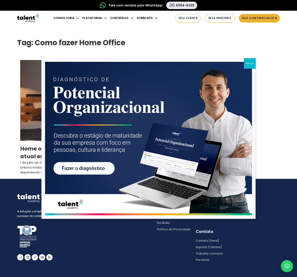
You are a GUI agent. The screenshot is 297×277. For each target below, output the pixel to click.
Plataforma (92, 18)
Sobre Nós (145, 18)
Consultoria (64, 18)
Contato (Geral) (207, 241)
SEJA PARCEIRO (219, 18)
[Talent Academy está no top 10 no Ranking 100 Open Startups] (27, 236)
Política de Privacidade (173, 229)
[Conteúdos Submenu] (132, 18)
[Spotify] (49, 257)
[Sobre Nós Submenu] (156, 18)
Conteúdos (119, 18)
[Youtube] (42, 257)
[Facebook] (35, 257)
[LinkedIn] (27, 257)
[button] (287, 266)
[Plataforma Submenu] (105, 18)
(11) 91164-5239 (181, 5)
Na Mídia (163, 223)
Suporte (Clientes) (209, 247)
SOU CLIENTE (188, 18)
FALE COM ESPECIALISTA (259, 18)
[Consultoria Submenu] (77, 18)
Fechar (249, 63)
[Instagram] (20, 257)
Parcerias (202, 260)
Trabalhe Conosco (209, 254)
